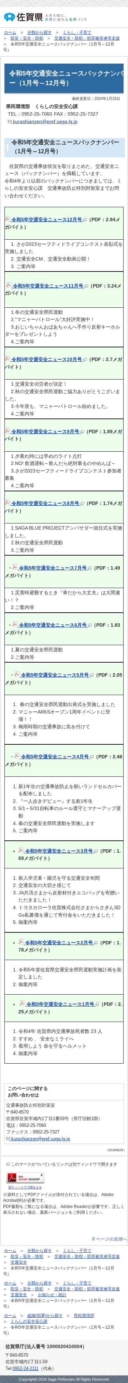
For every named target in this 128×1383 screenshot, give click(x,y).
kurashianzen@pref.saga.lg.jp (44, 121)
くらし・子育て (77, 32)
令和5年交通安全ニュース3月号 (59, 851)
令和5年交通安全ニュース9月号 (45, 431)
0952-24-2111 (26, 1368)
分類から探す (39, 32)
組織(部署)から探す (45, 1315)
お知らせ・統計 (52, 1294)
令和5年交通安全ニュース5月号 (55, 675)
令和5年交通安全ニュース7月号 (53, 568)
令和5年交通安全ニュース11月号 (48, 286)
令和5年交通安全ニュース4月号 (55, 756)
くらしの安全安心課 (29, 1321)
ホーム (10, 32)
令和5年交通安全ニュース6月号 (53, 625)
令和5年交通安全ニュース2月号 (59, 942)
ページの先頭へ (111, 1239)
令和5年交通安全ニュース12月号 (46, 219)
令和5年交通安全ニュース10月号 (46, 359)
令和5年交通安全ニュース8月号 (45, 503)
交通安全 (19, 1262)
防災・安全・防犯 (27, 38)
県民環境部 (84, 1315)
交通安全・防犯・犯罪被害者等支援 (87, 38)
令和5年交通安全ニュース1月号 (60, 1004)
